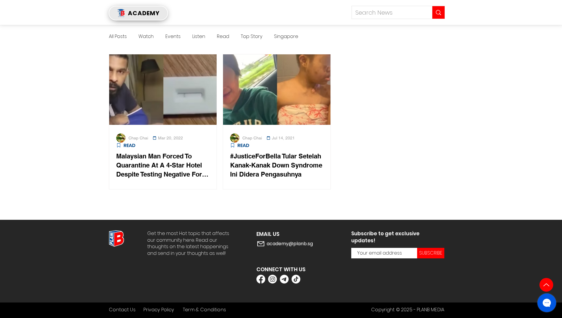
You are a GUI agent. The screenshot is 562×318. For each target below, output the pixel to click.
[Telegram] (284, 279)
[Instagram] (272, 279)
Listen (198, 36)
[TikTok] (296, 279)
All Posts (118, 36)
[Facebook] (260, 279)
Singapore (286, 36)
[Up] (546, 285)
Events (173, 36)
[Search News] (438, 12)
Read (223, 36)
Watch (146, 36)
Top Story (251, 36)
